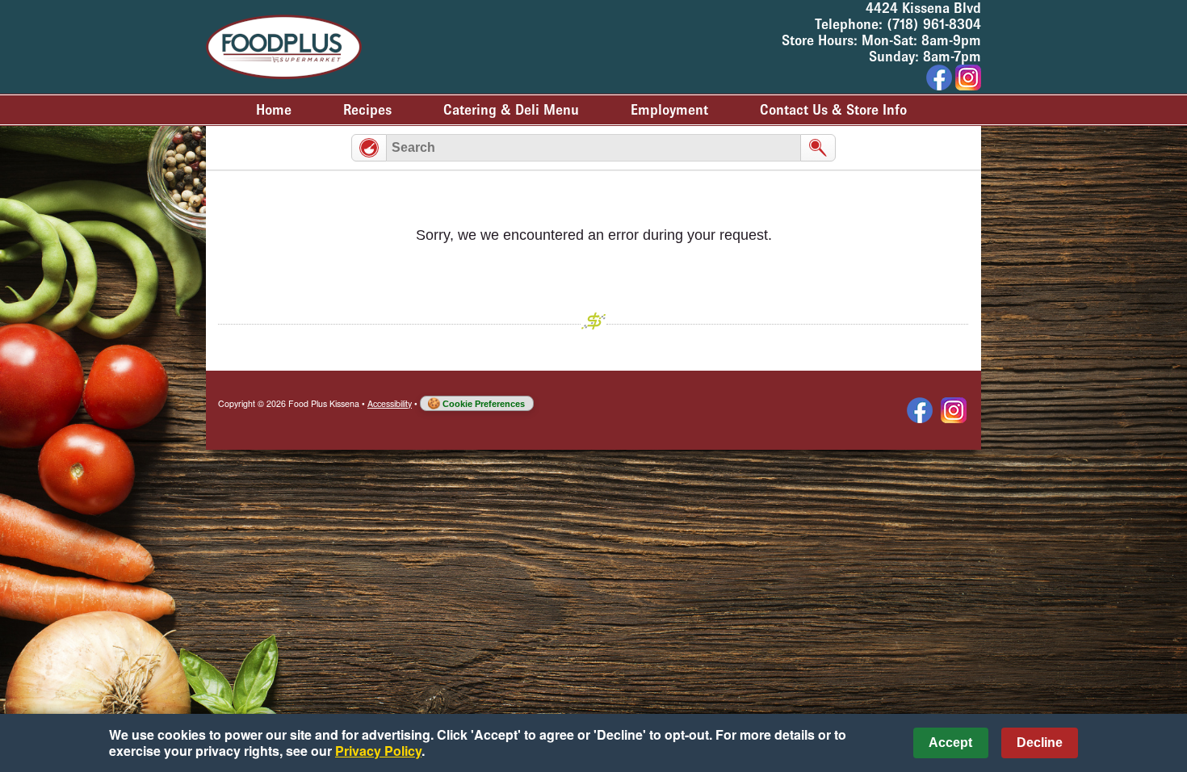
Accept (950, 742)
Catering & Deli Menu (511, 110)
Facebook (920, 410)
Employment (669, 110)
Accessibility (389, 403)
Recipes (367, 110)
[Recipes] (369, 148)
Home (274, 110)
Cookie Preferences (484, 404)
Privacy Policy (378, 750)
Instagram (954, 410)
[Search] (818, 148)
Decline (1040, 742)
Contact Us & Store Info (833, 110)
